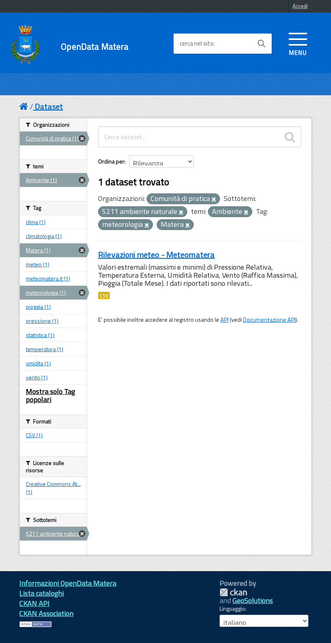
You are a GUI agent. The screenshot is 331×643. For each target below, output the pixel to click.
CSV (104, 295)
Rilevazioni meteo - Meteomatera (156, 254)
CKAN (233, 592)
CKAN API (34, 603)
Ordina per (111, 161)
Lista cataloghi (41, 593)
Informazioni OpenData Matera (67, 583)
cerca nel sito (197, 44)
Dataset (49, 106)
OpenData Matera (94, 46)
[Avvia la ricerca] (261, 44)
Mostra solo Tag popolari (50, 395)
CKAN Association (46, 613)
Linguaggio (232, 609)
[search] (290, 137)
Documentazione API (269, 319)
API (224, 319)
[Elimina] (214, 199)
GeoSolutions (253, 600)
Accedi (300, 6)
